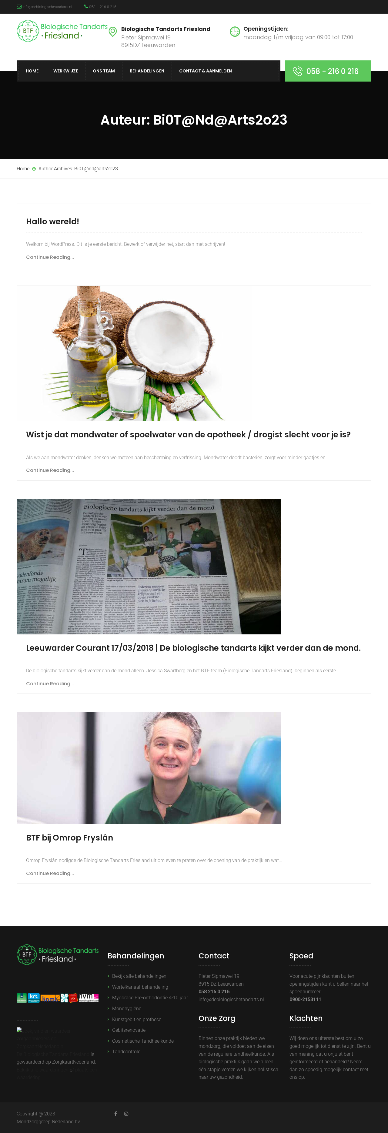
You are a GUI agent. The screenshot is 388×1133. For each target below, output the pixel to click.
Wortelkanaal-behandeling (140, 987)
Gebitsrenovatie (129, 1030)
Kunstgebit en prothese (136, 1019)
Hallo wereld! (52, 221)
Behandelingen (147, 71)
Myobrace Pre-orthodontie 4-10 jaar (150, 998)
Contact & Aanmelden (205, 71)
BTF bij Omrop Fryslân (69, 837)
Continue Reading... (50, 257)
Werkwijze (65, 71)
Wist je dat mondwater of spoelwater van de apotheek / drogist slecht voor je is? (188, 434)
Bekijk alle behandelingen (139, 976)
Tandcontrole (126, 1051)
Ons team (104, 71)
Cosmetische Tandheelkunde (143, 1041)
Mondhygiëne (126, 1008)
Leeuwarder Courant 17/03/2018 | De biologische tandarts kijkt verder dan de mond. (193, 648)
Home (32, 71)
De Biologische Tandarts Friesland (53, 1054)
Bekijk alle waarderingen (43, 1070)
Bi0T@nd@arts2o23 (96, 169)
